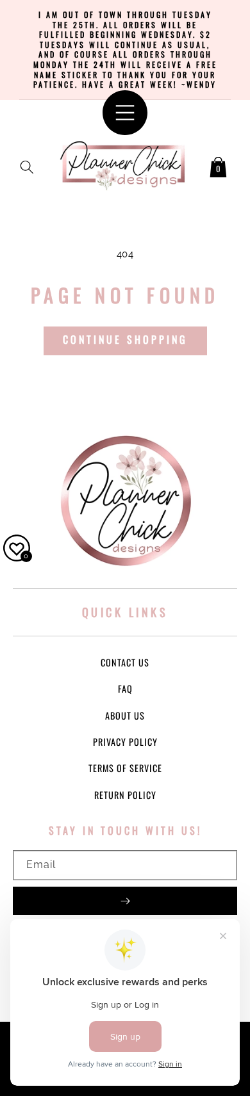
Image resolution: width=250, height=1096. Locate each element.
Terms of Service (125, 768)
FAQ (125, 688)
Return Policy (125, 795)
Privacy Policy (125, 741)
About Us (125, 715)
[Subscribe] (125, 901)
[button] (27, 164)
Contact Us (125, 662)
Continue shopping (125, 339)
